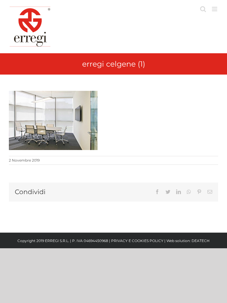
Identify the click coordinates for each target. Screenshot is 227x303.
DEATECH (201, 240)
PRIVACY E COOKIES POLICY (137, 240)
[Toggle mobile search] (203, 9)
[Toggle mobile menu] (215, 9)
